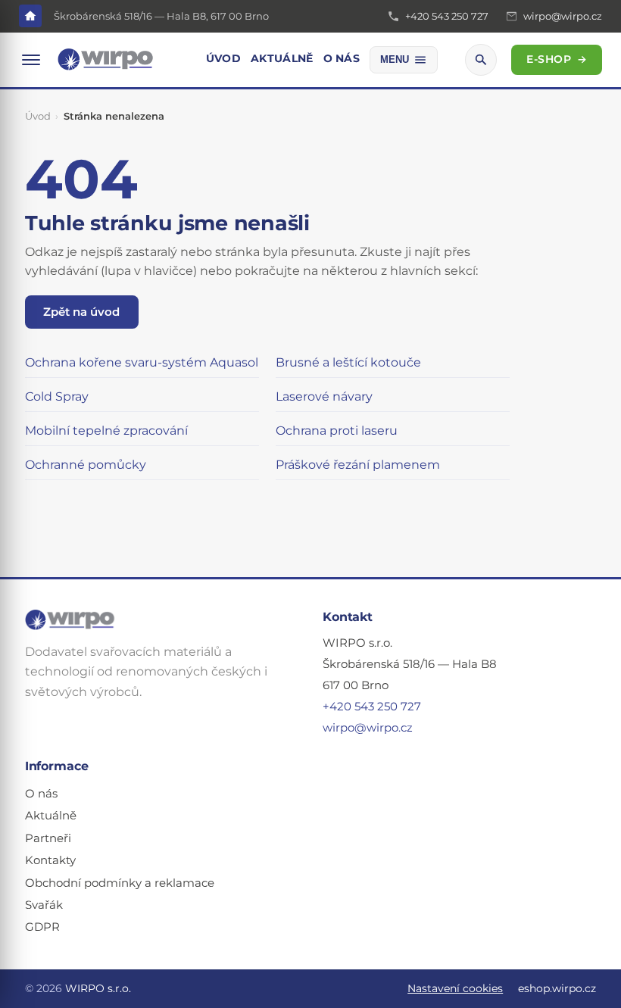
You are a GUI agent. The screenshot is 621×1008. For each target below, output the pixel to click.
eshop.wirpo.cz (557, 988)
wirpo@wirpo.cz (368, 728)
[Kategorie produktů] (31, 59)
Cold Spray (57, 396)
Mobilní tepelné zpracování (106, 430)
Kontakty (50, 860)
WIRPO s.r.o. (98, 988)
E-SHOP (557, 59)
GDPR (42, 927)
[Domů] (30, 16)
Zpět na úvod (81, 311)
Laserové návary (324, 396)
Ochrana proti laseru (337, 430)
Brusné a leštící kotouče (348, 362)
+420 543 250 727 (372, 706)
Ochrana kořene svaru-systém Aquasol (141, 362)
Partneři (48, 838)
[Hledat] (481, 60)
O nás (341, 58)
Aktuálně (282, 58)
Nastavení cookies (455, 988)
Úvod (223, 58)
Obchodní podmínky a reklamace (119, 883)
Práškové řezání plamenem (358, 464)
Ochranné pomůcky (85, 464)
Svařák (44, 905)
